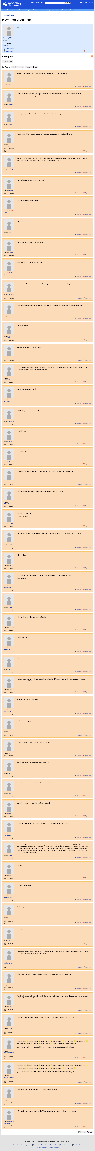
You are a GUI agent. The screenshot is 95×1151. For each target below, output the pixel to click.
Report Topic (88, 51)
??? (10, 316)
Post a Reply (7, 61)
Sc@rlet (11, 627)
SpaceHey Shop (77, 1145)
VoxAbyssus (7, 587)
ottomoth (11, 104)
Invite (59, 10)
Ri (9, 940)
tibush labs (52, 1139)
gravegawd (7, 401)
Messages (22, 10)
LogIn (85, 2)
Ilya (10, 232)
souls (10, 607)
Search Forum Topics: (38, 2)
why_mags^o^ (8, 835)
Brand (30, 1145)
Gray (10, 124)
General (6, 45)
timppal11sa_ (7, 649)
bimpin (11, 358)
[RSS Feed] (91, 56)
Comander (6, 919)
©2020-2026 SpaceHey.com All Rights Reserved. (47, 1147)
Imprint (52, 1145)
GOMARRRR (7, 379)
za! (10, 875)
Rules (22, 1145)
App (63, 10)
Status (70, 1145)
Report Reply (88, 86)
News (18, 1145)
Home (4, 10)
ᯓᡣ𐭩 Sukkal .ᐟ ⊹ (7, 337)
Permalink (79, 86)
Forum (39, 10)
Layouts (50, 10)
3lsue (10, 985)
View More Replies (85, 1132)
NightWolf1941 (8, 711)
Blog (27, 10)
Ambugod (11, 421)
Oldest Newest (17, 67)
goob (10, 84)
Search (67, 2)
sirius (10, 689)
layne (10, 1100)
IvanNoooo (7, 503)
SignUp (91, 2)
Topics (10, 48)
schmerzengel (8, 897)
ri (9, 669)
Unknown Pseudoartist (9, 1122)
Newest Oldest (31, 67)
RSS (39, 1145)
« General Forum (8, 15)
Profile (10, 51)
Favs (55, 10)
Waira (11, 38)
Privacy (47, 1145)
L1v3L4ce (6, 733)
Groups (44, 10)
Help (81, 2)
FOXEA (11, 523)
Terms (42, 1145)
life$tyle (11, 482)
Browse (9, 10)
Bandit (11, 190)
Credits (35, 1145)
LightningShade (8, 146)
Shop (67, 10)
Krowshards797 (8, 963)
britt (10, 565)
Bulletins (33, 10)
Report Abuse (63, 1145)
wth (10, 1006)
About (72, 10)
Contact (57, 1145)
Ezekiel (11, 252)
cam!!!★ (11, 855)
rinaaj (10, 441)
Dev (10, 753)
